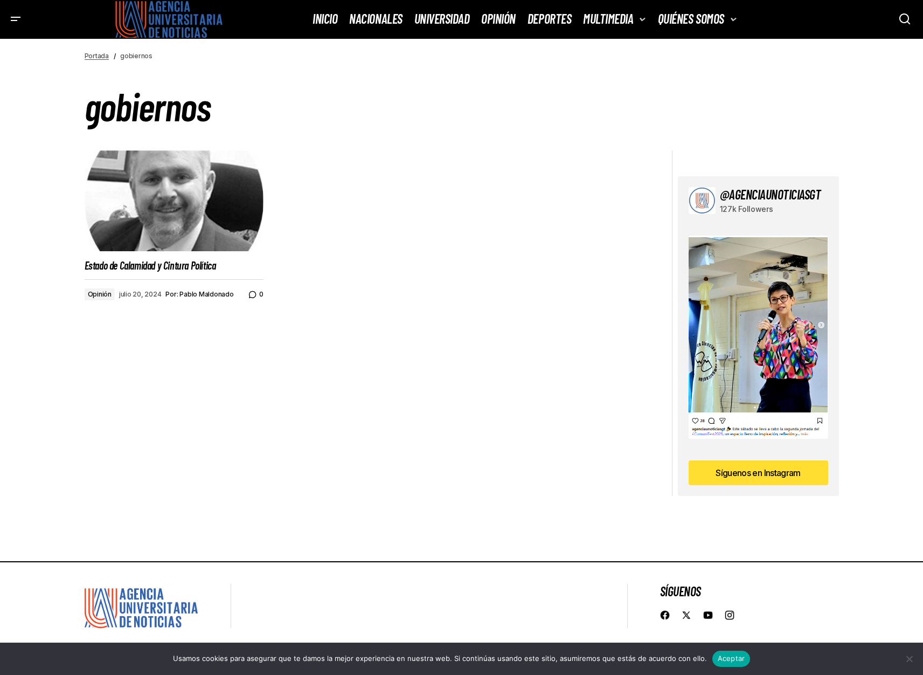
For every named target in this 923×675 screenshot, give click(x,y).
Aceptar (731, 658)
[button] (15, 19)
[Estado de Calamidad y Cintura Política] (174, 200)
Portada (97, 56)
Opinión (100, 294)
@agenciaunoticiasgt (770, 194)
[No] (909, 658)
